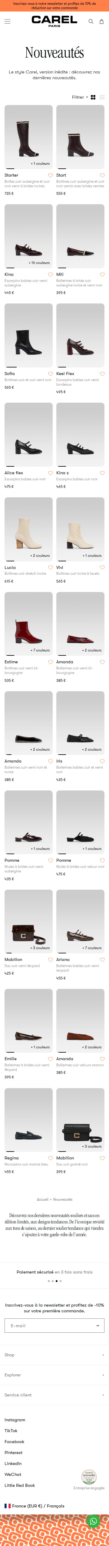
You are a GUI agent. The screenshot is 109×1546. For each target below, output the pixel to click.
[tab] (9, 168)
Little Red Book (20, 1485)
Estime (12, 662)
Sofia (10, 374)
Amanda (65, 662)
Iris (60, 761)
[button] (7, 21)
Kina (10, 274)
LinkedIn (13, 1463)
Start (61, 175)
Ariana (63, 959)
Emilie (11, 1059)
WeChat (13, 1474)
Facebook (15, 1441)
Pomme (13, 860)
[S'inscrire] (97, 1325)
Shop (10, 1354)
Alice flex (14, 473)
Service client (18, 1394)
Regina (12, 1158)
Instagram (15, 1419)
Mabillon (14, 959)
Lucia (11, 567)
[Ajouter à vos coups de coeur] (50, 175)
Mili (60, 274)
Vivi (60, 567)
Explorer (13, 1374)
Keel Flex (65, 374)
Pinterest (13, 1452)
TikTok (11, 1430)
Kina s (63, 473)
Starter (12, 175)
